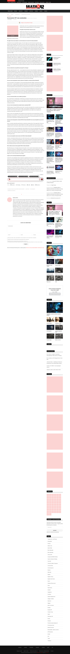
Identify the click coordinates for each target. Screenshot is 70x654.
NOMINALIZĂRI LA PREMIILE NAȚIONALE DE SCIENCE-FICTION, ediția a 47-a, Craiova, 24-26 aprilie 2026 (59, 159)
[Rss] (62, 2)
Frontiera (49, 594)
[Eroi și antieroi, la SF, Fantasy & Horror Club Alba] (50, 116)
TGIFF (49, 638)
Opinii (49, 614)
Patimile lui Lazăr (58, 323)
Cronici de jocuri (50, 567)
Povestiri (49, 620)
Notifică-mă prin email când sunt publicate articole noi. (18, 241)
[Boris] (57, 494)
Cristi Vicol (47, 652)
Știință (49, 634)
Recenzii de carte (51, 627)
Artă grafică (50, 541)
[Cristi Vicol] (57, 509)
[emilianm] (55, 511)
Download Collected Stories (55, 293)
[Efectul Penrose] (55, 250)
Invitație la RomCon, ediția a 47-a (58, 172)
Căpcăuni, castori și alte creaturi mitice (58, 236)
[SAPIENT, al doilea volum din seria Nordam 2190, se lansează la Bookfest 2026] (59, 116)
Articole (31, 11)
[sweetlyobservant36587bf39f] (55, 494)
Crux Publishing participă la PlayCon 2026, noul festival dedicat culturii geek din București (58, 135)
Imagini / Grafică (51, 598)
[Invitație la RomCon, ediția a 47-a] (59, 167)
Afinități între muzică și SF (55, 198)
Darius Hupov (10, 19)
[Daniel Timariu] (53, 502)
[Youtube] (60, 2)
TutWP (41, 652)
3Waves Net (38, 652)
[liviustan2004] (53, 499)
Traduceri (49, 640)
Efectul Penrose (50, 257)
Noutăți (49, 607)
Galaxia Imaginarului (51, 596)
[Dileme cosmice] (59, 336)
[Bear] (50, 511)
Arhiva (41, 11)
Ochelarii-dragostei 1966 (58, 331)
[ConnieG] (50, 499)
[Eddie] (60, 506)
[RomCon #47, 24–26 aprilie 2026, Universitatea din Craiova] (59, 141)
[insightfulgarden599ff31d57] (57, 499)
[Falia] (59, 278)
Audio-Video (50, 547)
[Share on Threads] (27, 194)
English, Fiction (50, 576)
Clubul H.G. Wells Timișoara (53, 563)
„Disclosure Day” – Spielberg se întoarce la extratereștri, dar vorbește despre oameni (59, 225)
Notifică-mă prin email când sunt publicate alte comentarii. (18, 239)
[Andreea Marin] (57, 497)
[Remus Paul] (50, 514)
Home (8, 14)
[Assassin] (57, 511)
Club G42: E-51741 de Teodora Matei (56, 58)
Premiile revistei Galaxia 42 (53, 623)
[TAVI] (48, 506)
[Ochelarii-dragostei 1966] (59, 327)
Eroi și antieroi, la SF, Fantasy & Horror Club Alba (50, 121)
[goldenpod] (55, 497)
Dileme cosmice (58, 339)
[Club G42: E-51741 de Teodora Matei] (49, 59)
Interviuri (49, 600)
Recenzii (26, 11)
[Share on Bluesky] (28, 194)
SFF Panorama (50, 631)
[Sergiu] (57, 506)
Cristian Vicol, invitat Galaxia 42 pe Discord (57, 64)
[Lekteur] (55, 509)
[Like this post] (23, 194)
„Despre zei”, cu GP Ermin (52, 539)
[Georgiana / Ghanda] (50, 506)
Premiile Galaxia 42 (31, 2)
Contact (52, 651)
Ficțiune (15, 11)
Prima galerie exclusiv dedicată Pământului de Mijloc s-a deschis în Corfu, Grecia (50, 134)
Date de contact (42, 2)
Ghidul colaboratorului (12, 2)
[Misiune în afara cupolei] (50, 261)
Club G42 (49, 561)
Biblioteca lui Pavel (21, 0)
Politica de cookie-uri (34, 651)
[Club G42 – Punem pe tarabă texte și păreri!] (49, 70)
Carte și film (50, 554)
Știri (48, 636)
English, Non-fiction (51, 578)
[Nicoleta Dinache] (48, 502)
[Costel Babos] (53, 497)
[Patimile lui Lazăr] (59, 319)
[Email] (61, 2)
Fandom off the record (51, 583)
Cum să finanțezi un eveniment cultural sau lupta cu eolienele (50, 172)
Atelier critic (50, 545)
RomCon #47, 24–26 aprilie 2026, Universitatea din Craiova (58, 147)
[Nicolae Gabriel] (60, 502)
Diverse (36, 11)
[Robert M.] (53, 506)
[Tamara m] (48, 494)
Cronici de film (50, 565)
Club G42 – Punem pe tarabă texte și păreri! (57, 69)
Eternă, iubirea (49, 323)
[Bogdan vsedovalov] (48, 504)
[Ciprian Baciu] (55, 499)
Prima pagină (10, 11)
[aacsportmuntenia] (60, 494)
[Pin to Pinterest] (26, 194)
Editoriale (49, 572)
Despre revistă (19, 2)
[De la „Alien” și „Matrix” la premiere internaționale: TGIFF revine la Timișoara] (55, 102)
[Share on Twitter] (25, 194)
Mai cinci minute (51, 605)
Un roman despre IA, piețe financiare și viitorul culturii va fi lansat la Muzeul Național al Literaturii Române (50, 160)
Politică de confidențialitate (44, 651)
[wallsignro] (57, 504)
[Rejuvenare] (50, 278)
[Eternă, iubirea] (50, 319)
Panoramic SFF (17, 14)
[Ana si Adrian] (57, 502)
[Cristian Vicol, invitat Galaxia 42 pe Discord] (49, 65)
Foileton (49, 589)
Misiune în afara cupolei (49, 266)
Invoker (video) (58, 265)
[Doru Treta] (48, 497)
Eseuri (49, 581)
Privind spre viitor (51, 625)
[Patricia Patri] (50, 497)
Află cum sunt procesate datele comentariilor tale (35, 247)
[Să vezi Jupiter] (50, 327)
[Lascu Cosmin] (60, 497)
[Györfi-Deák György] (48, 511)
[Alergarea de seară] (50, 270)
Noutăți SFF (50, 609)
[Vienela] (48, 514)
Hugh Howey (53, 185)
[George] (48, 509)
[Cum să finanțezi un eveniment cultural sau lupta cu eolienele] (50, 167)
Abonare (54, 530)
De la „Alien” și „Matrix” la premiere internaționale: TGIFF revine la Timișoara (54, 110)
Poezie (49, 618)
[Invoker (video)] (59, 261)
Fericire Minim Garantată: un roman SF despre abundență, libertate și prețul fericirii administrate (50, 147)
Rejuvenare (49, 281)
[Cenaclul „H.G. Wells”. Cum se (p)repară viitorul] (50, 232)
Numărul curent (48, 2)
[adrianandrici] (50, 502)
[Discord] (55, 11)
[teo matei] (55, 504)
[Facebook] (54, 11)
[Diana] (48, 499)
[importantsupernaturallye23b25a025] (53, 504)
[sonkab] (50, 494)
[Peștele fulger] (50, 336)
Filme (49, 585)
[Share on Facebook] (24, 194)
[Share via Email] (29, 194)
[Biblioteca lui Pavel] (59, 270)
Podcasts (20, 11)
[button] (16, 1)
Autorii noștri (24, 2)
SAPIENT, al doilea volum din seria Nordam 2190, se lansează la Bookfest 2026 (58, 122)
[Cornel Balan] (60, 511)
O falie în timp (50, 612)
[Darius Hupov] (50, 504)
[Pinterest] (59, 2)
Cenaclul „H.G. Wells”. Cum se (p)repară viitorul (50, 236)
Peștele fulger (49, 339)
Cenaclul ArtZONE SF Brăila (53, 556)
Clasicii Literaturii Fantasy (52, 559)
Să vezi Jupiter (49, 331)
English (45, 11)
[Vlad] (60, 504)
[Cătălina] (53, 509)
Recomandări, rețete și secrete (53, 629)
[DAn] (55, 506)
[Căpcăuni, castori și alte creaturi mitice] (59, 232)
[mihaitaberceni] (53, 494)
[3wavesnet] (60, 509)
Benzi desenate (50, 550)
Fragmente (50, 592)
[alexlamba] (50, 509)
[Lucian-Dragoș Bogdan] (53, 511)
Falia (56, 281)
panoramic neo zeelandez (11, 190)
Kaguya (49, 603)
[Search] (62, 11)
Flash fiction (50, 587)
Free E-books (37, 2)
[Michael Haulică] (60, 499)
